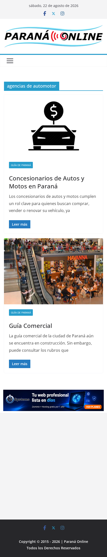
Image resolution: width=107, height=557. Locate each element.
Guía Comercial (30, 325)
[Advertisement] (53, 466)
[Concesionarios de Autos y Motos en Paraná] (53, 126)
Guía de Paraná (21, 165)
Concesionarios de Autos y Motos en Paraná (46, 182)
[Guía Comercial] (53, 271)
